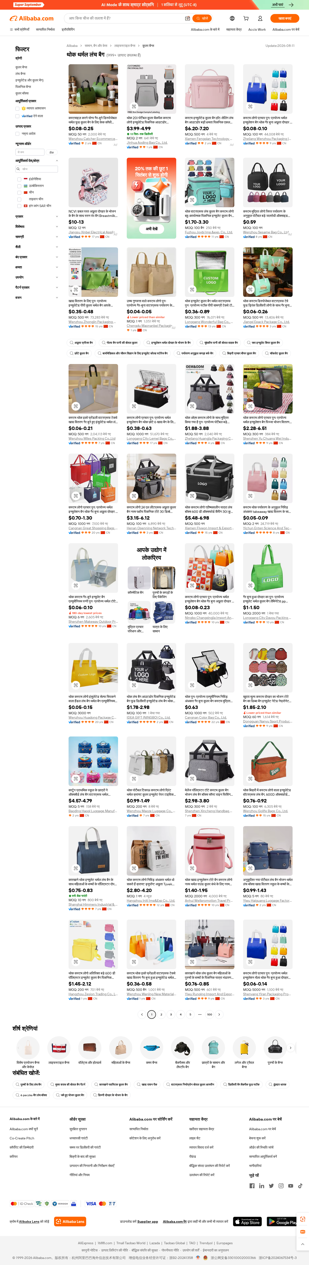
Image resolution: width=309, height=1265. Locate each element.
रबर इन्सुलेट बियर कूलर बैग (266, 342)
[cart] (247, 19)
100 (209, 1014)
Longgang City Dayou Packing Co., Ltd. (268, 618)
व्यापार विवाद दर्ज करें (201, 1147)
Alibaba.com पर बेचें (262, 1129)
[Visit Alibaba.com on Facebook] (252, 1186)
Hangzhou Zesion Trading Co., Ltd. (93, 994)
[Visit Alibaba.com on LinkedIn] (262, 1186)
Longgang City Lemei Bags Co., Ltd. (151, 438)
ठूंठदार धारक (280, 1084)
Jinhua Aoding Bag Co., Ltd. (147, 142)
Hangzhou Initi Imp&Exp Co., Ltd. (151, 900)
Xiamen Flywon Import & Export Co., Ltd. (209, 528)
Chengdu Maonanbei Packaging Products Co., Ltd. (151, 326)
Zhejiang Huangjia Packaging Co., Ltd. (209, 438)
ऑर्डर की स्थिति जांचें (261, 1147)
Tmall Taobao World (130, 1243)
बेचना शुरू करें (257, 1138)
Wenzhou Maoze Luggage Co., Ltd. (151, 811)
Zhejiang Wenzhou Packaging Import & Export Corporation (268, 139)
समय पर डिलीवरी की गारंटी (85, 1147)
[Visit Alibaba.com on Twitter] (271, 1186)
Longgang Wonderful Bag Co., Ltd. (209, 322)
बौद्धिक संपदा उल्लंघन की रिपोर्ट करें (209, 1166)
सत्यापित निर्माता (138, 1129)
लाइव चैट (194, 1138)
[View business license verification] (198, 1257)
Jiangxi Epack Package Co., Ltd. (266, 322)
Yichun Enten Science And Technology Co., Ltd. (268, 528)
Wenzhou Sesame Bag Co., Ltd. (266, 232)
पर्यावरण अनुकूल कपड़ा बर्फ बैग (197, 353)
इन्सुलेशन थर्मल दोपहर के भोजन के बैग (170, 342)
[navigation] (37, 531)
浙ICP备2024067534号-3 (278, 1258)
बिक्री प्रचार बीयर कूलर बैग (241, 353)
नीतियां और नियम (80, 1175)
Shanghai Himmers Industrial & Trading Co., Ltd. (93, 904)
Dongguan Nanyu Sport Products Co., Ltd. (268, 721)
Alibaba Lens (29, 1221)
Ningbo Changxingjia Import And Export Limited (209, 618)
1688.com (105, 1243)
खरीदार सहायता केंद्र (201, 1129)
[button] (187, 18)
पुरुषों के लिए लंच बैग (31, 1084)
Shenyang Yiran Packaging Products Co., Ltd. (268, 994)
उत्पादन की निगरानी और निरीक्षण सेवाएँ (92, 1166)
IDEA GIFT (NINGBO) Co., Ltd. (148, 717)
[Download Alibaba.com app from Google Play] (283, 1221)
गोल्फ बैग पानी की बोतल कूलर (122, 342)
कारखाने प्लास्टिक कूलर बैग (113, 1084)
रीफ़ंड (192, 1156)
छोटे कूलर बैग (82, 353)
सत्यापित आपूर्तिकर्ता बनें (263, 1156)
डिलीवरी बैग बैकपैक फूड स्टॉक (244, 1084)
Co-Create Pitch (22, 1138)
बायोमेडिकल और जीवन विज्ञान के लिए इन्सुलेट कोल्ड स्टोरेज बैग (135, 353)
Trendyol (205, 1243)
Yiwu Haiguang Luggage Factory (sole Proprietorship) (268, 900)
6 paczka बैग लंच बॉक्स (34, 1095)
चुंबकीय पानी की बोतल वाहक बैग (221, 342)
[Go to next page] (219, 1014)
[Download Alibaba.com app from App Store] (247, 1221)
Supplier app (147, 1221)
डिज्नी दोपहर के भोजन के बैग (112, 1095)
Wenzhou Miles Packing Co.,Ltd (92, 438)
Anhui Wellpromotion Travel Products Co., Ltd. (209, 900)
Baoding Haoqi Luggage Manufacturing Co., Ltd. (93, 811)
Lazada (154, 1243)
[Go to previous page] (142, 1014)
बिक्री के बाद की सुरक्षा (83, 1156)
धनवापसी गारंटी (79, 1138)
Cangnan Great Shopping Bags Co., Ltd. (93, 528)
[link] (302, 1219)
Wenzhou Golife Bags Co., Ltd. (265, 811)
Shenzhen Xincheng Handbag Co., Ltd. (209, 811)
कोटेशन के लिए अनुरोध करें (145, 1138)
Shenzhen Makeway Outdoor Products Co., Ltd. (93, 621)
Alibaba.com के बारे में (25, 1119)
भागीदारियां (255, 1166)
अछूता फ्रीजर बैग (84, 342)
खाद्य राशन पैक (149, 1084)
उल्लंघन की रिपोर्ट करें (201, 1175)
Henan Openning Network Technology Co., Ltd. (151, 528)
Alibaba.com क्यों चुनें (24, 1129)
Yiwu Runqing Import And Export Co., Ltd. (209, 994)
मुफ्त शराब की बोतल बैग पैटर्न (70, 1084)
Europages (225, 1243)
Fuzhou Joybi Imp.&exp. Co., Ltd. (209, 232)
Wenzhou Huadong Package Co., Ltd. (93, 717)
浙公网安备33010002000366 (233, 1258)
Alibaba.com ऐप (175, 1221)
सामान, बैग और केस (96, 46)
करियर (14, 1156)
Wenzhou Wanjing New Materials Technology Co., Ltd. (151, 994)
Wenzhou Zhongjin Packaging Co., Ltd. (93, 322)
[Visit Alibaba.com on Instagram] (281, 1186)
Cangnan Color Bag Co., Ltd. (206, 717)
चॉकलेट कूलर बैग (279, 353)
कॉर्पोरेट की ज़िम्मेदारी (22, 1147)
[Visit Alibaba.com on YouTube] (291, 1186)
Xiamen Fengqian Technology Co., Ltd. (209, 139)
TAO (192, 1243)
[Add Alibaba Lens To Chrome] (70, 1221)
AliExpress (85, 1243)
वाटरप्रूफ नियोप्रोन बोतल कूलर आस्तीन (192, 1084)
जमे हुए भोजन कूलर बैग (72, 1095)
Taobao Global (174, 1243)
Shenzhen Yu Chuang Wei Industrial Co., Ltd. (268, 438)
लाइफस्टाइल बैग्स (124, 46)
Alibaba (72, 46)
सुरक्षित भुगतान (78, 1129)
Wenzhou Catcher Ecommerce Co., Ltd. (93, 139)
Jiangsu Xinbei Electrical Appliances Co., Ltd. (93, 232)
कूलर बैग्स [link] (148, 46)
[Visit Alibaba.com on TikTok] (300, 1186)
